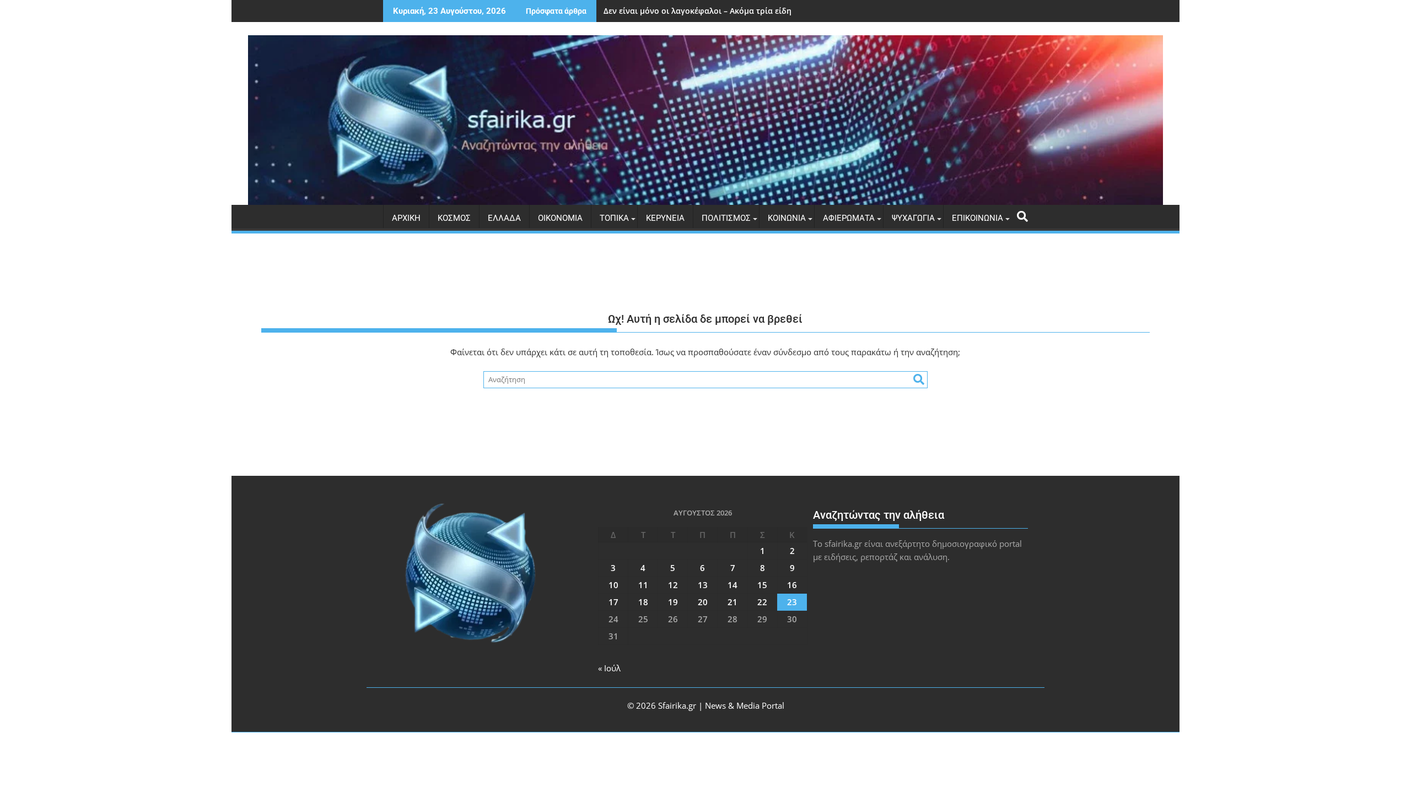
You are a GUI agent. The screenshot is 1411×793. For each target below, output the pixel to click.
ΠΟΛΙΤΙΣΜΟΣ (726, 218)
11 (643, 584)
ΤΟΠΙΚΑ (614, 218)
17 (613, 601)
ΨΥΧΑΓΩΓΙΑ (913, 218)
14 (732, 584)
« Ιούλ (609, 667)
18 (643, 601)
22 (762, 601)
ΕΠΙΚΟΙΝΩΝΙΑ (977, 218)
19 (673, 601)
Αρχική (406, 218)
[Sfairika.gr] (705, 120)
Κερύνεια (665, 218)
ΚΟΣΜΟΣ (454, 218)
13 (703, 584)
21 (732, 601)
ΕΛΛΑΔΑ (504, 218)
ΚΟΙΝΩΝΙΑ (787, 218)
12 (673, 584)
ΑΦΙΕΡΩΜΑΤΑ (849, 218)
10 (613, 584)
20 (703, 601)
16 (792, 584)
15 (762, 584)
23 (792, 601)
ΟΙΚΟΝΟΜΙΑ (560, 218)
